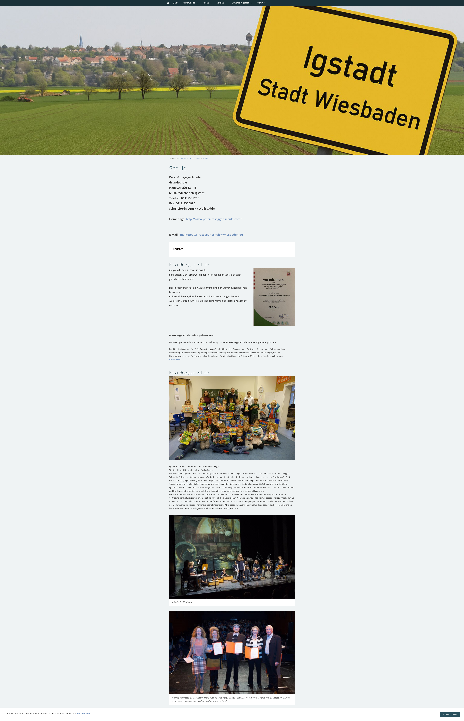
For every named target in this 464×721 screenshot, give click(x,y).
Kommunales (195, 158)
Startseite (184, 158)
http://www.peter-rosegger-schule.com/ (214, 219)
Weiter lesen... (175, 359)
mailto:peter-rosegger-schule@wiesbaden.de (211, 235)
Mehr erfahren (83, 713)
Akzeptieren (450, 714)
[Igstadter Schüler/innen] (232, 557)
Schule (205, 158)
